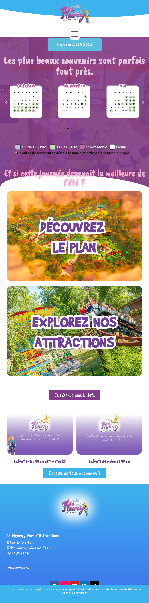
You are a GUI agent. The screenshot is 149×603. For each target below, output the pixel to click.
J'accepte (74, 597)
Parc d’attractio (16, 568)
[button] (75, 44)
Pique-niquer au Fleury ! (109, 461)
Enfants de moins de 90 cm (39, 461)
